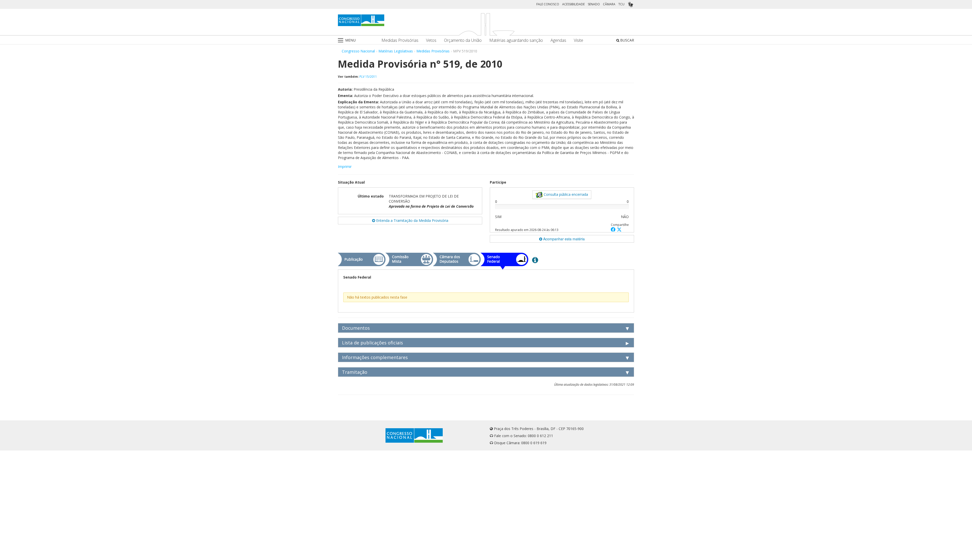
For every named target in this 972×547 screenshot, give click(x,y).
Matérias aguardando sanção (516, 40)
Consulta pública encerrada (565, 194)
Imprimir (345, 166)
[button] (614, 229)
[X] (619, 229)
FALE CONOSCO (547, 4)
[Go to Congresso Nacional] (361, 20)
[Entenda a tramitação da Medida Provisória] (535, 260)
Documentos (356, 328)
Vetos (431, 40)
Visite (578, 40)
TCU (621, 4)
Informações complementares (375, 357)
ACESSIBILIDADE (573, 4)
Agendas (558, 40)
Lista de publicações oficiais (372, 343)
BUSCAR (626, 40)
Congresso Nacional (358, 51)
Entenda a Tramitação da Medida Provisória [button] (411, 220)
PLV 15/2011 (368, 76)
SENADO (594, 4)
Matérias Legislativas (395, 51)
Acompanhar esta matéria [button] (563, 238)
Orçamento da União (463, 40)
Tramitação (354, 372)
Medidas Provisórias (399, 40)
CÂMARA (609, 4)
